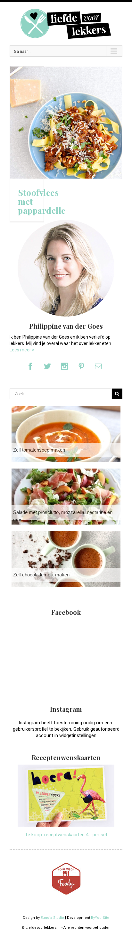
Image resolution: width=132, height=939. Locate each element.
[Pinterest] (81, 366)
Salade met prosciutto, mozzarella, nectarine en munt (62, 516)
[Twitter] (47, 366)
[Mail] (98, 366)
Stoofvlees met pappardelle (42, 201)
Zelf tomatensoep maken (39, 450)
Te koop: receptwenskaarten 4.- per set (66, 835)
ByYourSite (100, 918)
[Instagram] (64, 366)
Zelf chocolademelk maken (41, 574)
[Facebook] (30, 366)
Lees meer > (22, 349)
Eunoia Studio (52, 918)
